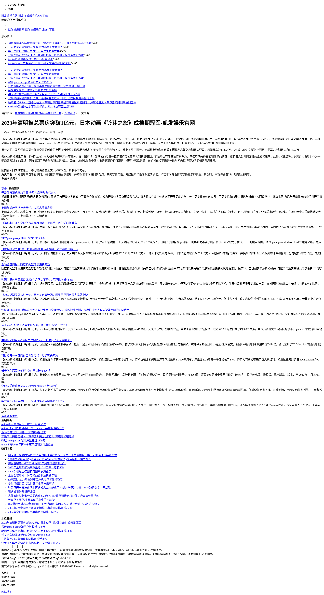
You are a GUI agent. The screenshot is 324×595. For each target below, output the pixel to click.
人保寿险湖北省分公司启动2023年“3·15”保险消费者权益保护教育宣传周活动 (53, 495)
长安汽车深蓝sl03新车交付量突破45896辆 (25, 370)
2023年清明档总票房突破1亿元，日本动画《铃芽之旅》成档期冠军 (41, 522)
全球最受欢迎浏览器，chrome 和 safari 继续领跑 (29, 385)
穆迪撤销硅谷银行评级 (21, 491)
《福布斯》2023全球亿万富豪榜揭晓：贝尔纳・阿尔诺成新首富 (46, 55)
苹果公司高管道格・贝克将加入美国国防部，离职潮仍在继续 (37, 436)
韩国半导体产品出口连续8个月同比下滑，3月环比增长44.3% (44, 94)
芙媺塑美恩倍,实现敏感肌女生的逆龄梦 (31, 499)
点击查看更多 (9, 416)
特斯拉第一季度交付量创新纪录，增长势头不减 (29, 355)
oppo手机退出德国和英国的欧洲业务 (29, 471)
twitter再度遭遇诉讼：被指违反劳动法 (30, 59)
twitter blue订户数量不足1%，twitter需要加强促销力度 (39, 63)
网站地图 (6, 591)
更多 (5, 188)
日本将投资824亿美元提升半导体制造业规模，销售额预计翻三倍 (46, 86)
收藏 (13, 178)
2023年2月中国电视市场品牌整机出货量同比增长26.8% (40, 507)
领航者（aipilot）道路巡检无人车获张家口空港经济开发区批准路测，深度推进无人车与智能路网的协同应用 (72, 102)
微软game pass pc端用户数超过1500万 (30, 82)
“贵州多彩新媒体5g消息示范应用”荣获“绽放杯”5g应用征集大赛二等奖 (49, 459)
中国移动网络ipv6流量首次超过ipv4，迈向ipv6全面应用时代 (36, 340)
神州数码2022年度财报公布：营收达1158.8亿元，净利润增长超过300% (50, 43)
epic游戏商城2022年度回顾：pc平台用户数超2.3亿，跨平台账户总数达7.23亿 (53, 503)
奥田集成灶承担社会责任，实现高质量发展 (33, 51)
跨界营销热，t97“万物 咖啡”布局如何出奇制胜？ (37, 463)
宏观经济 (69, 113)
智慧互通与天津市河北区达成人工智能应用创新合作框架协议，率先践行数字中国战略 (59, 487)
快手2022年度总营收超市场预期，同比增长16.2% (30, 543)
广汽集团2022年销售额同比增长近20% (24, 539)
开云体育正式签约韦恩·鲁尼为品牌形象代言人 (35, 47)
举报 (5, 178)
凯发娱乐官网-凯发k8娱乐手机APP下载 (24, 15)
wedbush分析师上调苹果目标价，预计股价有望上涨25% (41, 106)
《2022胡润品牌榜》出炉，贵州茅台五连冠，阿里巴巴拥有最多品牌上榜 (51, 98)
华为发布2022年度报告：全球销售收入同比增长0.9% (32, 401)
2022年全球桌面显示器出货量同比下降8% (33, 512)
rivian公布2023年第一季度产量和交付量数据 (27, 444)
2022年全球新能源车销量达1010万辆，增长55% (36, 467)
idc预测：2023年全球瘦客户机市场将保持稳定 (35, 479)
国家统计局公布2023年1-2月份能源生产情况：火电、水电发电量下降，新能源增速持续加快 (62, 455)
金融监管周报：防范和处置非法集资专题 (32, 90)
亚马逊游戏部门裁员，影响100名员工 (23, 432)
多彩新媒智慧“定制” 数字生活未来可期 (31, 483)
